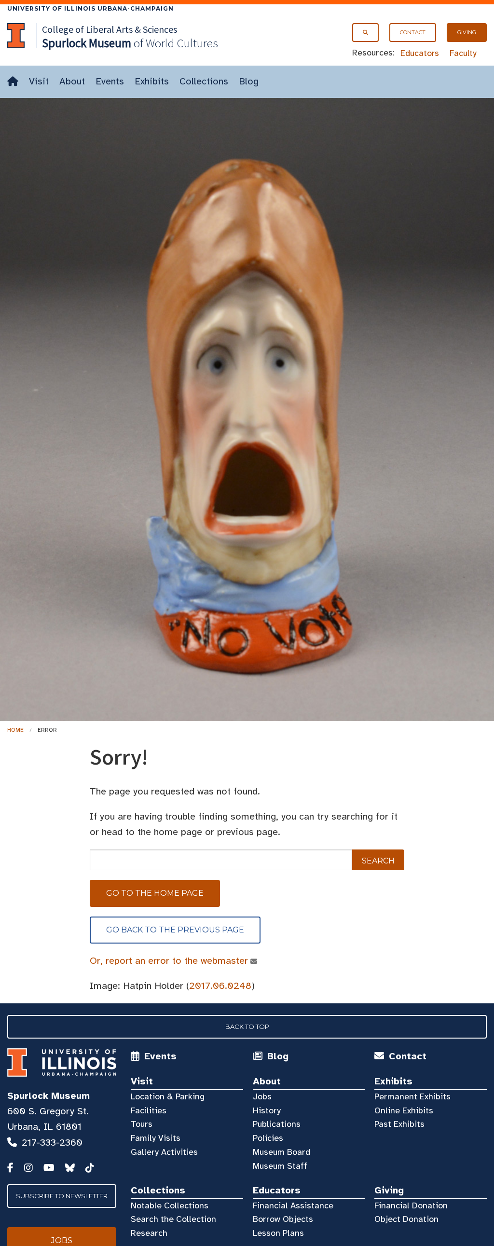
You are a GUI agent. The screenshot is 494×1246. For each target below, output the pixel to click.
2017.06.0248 (220, 986)
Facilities (148, 1110)
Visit (39, 81)
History (267, 1110)
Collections (203, 81)
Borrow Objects (283, 1219)
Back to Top (247, 1026)
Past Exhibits (399, 1124)
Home (15, 729)
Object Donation (406, 1219)
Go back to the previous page (175, 929)
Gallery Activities (164, 1152)
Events (110, 81)
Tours (141, 1124)
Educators (419, 53)
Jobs (262, 1096)
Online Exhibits (403, 1110)
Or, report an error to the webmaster (169, 961)
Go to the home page (155, 893)
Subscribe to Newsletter (62, 1196)
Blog (249, 81)
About (72, 81)
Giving (466, 32)
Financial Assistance (293, 1205)
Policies (268, 1138)
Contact (412, 32)
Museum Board (281, 1152)
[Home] (12, 82)
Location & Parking (168, 1096)
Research (149, 1233)
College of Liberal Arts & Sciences (109, 29)
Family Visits (155, 1138)
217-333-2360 (52, 1142)
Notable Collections (169, 1205)
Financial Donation (411, 1205)
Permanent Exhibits (412, 1096)
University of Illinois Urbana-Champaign (90, 8)
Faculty (463, 53)
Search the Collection (173, 1219)
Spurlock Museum (48, 1096)
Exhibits (152, 81)
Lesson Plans (278, 1233)
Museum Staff (280, 1166)
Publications (277, 1124)
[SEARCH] (365, 32)
